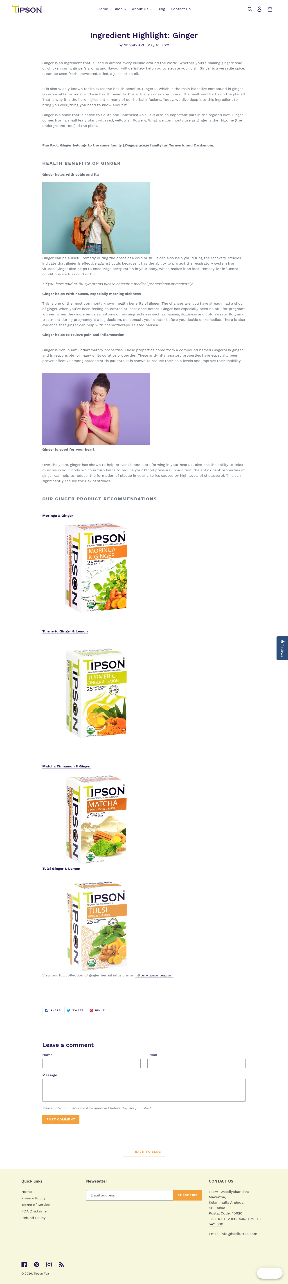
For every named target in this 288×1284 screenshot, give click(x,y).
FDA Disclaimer (34, 1211)
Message (49, 1075)
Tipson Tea (41, 1273)
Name (47, 1055)
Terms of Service (35, 1205)
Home (26, 1192)
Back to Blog (147, 1151)
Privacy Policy (33, 1198)
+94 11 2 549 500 (230, 1219)
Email (152, 1055)
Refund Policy (33, 1218)
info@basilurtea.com (239, 1234)
